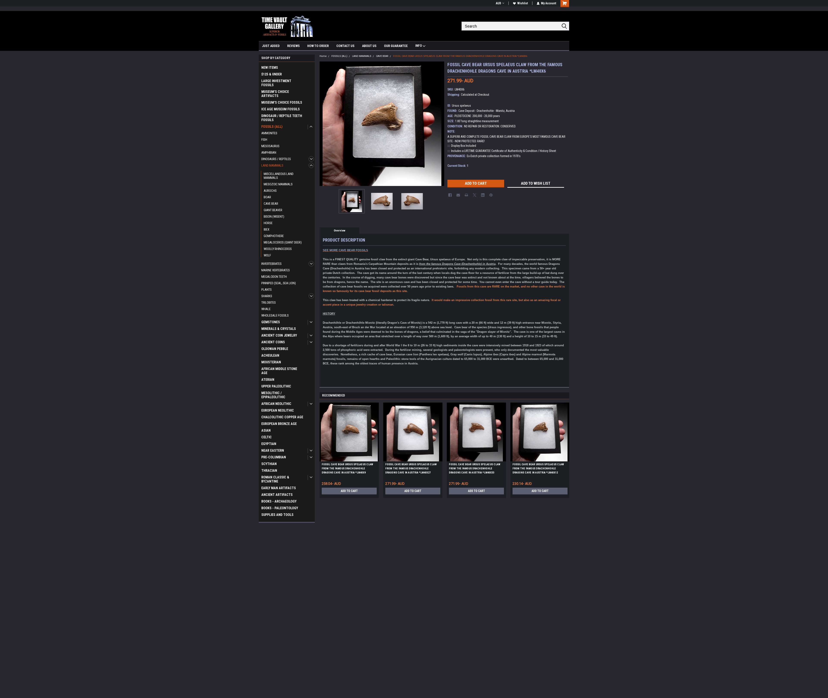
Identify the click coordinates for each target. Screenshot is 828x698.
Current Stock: (457, 165)
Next (440, 123)
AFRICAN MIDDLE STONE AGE (279, 371)
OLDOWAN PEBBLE (274, 349)
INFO (419, 46)
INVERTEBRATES (271, 264)
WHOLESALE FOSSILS (275, 315)
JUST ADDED (271, 46)
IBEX (266, 229)
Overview (339, 230)
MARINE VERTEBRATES (275, 270)
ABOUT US (369, 46)
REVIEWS (293, 46)
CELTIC (266, 437)
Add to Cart (349, 491)
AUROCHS (270, 191)
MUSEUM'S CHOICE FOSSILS (281, 102)
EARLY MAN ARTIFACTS (278, 488)
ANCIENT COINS (273, 342)
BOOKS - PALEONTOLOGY (279, 508)
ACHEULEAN (270, 355)
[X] (474, 195)
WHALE (266, 309)
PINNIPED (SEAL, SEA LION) (278, 283)
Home (323, 56)
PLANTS (266, 290)
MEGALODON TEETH (274, 277)
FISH (264, 140)
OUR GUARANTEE (396, 46)
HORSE (268, 223)
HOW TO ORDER (318, 46)
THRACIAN (269, 470)
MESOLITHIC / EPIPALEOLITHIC (273, 395)
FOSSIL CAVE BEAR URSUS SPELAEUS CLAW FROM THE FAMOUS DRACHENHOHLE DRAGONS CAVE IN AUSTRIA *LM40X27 (411, 468)
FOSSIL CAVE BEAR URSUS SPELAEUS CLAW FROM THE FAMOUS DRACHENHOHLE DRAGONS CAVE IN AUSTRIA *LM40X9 (347, 468)
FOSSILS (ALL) (271, 127)
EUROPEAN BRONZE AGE (279, 424)
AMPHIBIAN (268, 153)
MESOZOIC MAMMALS (278, 184)
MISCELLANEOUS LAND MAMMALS (278, 176)
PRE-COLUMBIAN (273, 457)
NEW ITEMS (269, 68)
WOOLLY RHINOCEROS (278, 249)
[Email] (458, 195)
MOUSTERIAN (271, 362)
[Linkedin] (483, 195)
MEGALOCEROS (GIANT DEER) (283, 242)
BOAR (267, 197)
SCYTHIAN (269, 464)
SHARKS (266, 296)
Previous (324, 123)
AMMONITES (269, 133)
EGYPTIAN (268, 444)
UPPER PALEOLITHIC (276, 386)
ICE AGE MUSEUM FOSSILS (280, 109)
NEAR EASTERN (272, 450)
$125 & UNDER (271, 74)
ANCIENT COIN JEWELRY (279, 335)
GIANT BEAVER (273, 210)
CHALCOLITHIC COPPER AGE (282, 417)
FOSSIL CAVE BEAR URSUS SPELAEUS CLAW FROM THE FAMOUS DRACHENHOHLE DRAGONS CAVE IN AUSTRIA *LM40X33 (474, 468)
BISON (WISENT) (274, 217)
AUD (498, 3)
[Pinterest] (491, 195)
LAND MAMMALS (272, 165)
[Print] (466, 195)
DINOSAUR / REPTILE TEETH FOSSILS (281, 118)
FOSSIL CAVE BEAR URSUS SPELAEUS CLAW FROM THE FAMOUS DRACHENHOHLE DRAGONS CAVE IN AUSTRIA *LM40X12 (538, 468)
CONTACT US (345, 46)
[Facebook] (450, 195)
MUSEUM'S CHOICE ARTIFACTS (275, 94)
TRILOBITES (268, 302)
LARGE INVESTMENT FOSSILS (276, 83)
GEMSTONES (270, 322)
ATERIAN (267, 380)
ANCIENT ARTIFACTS (277, 495)
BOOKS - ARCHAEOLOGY (278, 501)
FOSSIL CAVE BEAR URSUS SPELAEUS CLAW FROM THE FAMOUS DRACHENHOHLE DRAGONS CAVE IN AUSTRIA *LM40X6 (460, 56)
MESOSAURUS (270, 146)
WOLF (267, 255)
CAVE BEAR (271, 204)
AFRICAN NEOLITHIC (276, 404)
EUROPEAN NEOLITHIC (277, 410)
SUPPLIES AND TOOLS (277, 515)
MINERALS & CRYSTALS (278, 329)
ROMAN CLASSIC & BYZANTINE (275, 479)
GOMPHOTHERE (274, 236)
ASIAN (266, 430)
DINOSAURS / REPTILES (276, 159)
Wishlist (522, 3)
